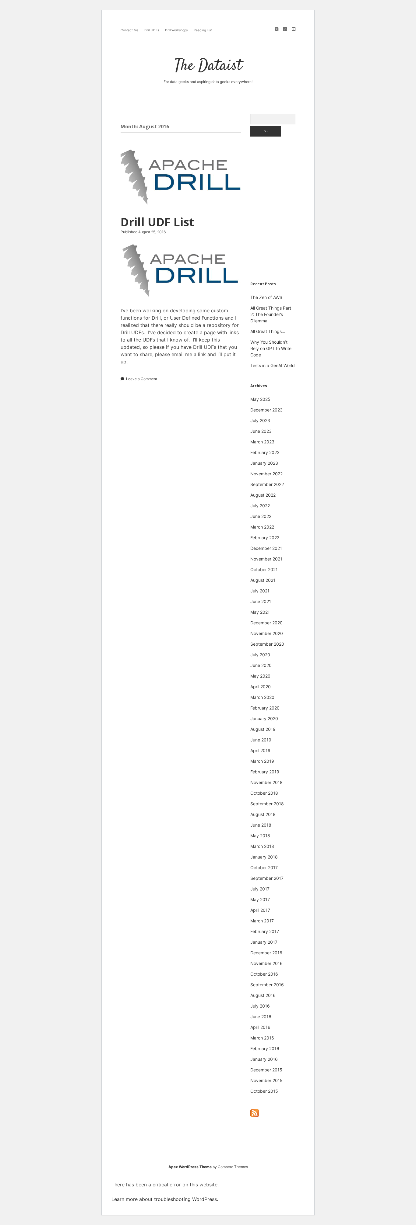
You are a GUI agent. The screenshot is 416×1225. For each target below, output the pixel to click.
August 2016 (263, 995)
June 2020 (261, 665)
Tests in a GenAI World (272, 365)
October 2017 (264, 867)
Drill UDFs (151, 30)
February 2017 (264, 931)
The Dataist (208, 66)
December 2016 (266, 952)
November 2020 (266, 633)
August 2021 (262, 580)
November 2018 (266, 782)
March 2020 (262, 697)
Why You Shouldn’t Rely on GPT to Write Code (270, 348)
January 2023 (264, 463)
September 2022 (267, 484)
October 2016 (264, 974)
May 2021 (260, 612)
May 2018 (260, 835)
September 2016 (267, 984)
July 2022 (260, 505)
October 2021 (264, 569)
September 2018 (267, 803)
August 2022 (263, 495)
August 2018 (263, 814)
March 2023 (262, 441)
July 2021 (260, 590)
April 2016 (260, 1027)
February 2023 (265, 452)
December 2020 (266, 622)
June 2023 (261, 431)
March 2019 (262, 761)
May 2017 (260, 899)
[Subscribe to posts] (254, 1116)
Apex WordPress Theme (190, 1166)
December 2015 (266, 1069)
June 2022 (260, 516)
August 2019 (263, 729)
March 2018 (262, 846)
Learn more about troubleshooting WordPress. (164, 1199)
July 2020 (260, 654)
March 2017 (262, 920)
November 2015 (266, 1080)
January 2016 (264, 1059)
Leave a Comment (141, 379)
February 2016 (264, 1048)
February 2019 (264, 771)
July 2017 (260, 888)
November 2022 (266, 473)
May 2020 (260, 675)
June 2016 (260, 1016)
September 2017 (267, 878)
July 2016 (260, 1005)
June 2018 (260, 825)
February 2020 (265, 707)
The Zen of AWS (266, 297)
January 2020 (264, 718)
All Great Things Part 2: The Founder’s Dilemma (270, 314)
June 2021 (260, 601)
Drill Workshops (176, 30)
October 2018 (264, 793)
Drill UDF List (181, 177)
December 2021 (266, 548)
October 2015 (264, 1091)
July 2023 (260, 420)
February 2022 (264, 537)
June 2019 (260, 739)
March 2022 (262, 526)
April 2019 (260, 750)
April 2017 (260, 910)
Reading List (203, 30)
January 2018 (264, 856)
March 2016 (262, 1037)
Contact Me (129, 30)
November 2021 (266, 558)
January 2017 (263, 942)
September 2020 (267, 644)
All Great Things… (267, 331)
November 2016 (266, 963)
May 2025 (260, 399)
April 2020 (260, 686)
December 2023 (266, 409)
